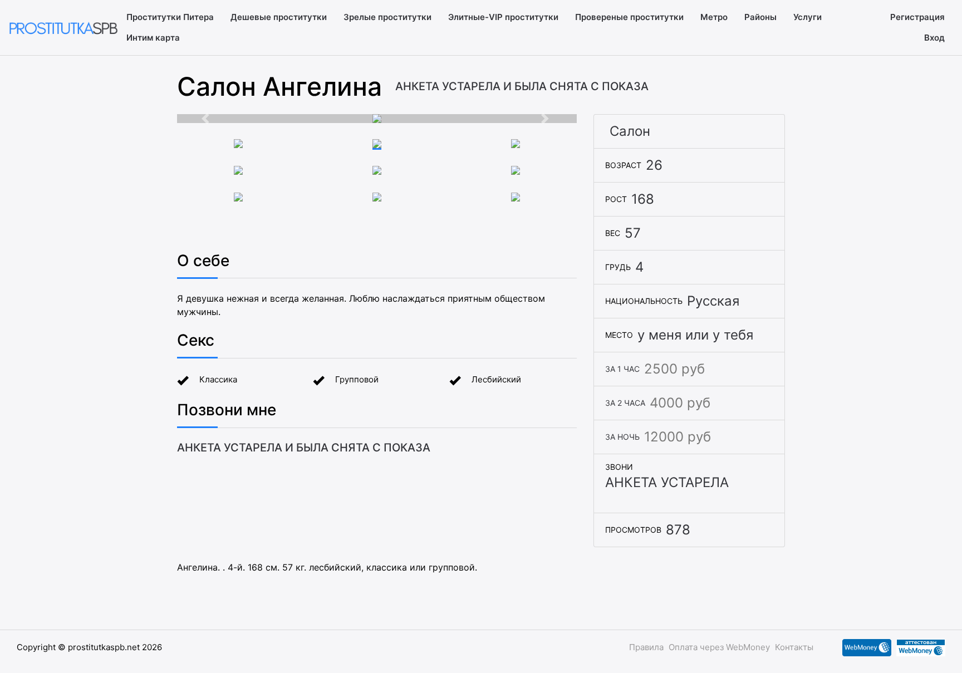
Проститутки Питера (170, 17)
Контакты (794, 647)
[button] (207, 118)
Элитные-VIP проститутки (503, 17)
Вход (934, 37)
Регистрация (917, 17)
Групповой (357, 379)
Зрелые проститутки (387, 17)
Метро (714, 17)
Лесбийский (496, 379)
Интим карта (153, 37)
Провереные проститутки (629, 17)
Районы (760, 17)
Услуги (807, 17)
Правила (646, 647)
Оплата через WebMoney (719, 647)
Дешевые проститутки (278, 17)
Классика (218, 379)
